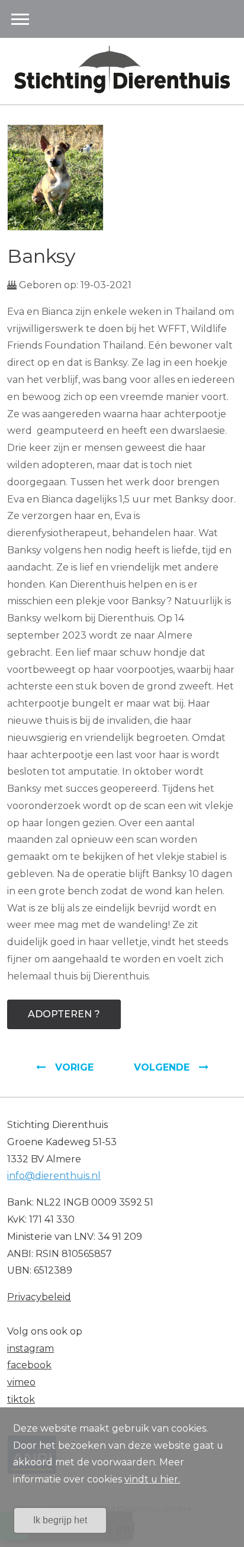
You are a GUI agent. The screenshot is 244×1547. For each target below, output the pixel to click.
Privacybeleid (39, 1297)
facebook (29, 1365)
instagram (30, 1348)
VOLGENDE (162, 1067)
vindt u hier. (152, 1479)
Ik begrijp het (60, 1520)
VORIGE (74, 1067)
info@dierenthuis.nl (54, 1175)
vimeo (21, 1382)
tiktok (21, 1399)
